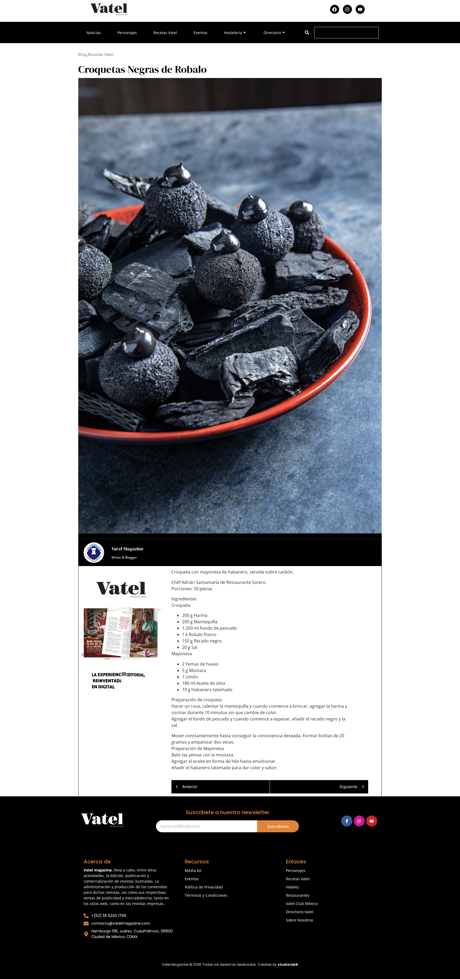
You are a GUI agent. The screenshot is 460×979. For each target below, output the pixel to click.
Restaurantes (298, 895)
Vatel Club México (302, 903)
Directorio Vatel (299, 911)
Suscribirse (278, 826)
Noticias (94, 32)
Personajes (127, 32)
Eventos (200, 32)
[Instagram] (347, 9)
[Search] (307, 32)
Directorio (272, 32)
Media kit (193, 870)
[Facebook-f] (346, 821)
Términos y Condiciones (206, 895)
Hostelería (233, 32)
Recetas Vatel (165, 32)
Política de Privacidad (204, 887)
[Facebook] (334, 9)
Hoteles (292, 887)
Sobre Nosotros (299, 920)
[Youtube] (360, 9)
